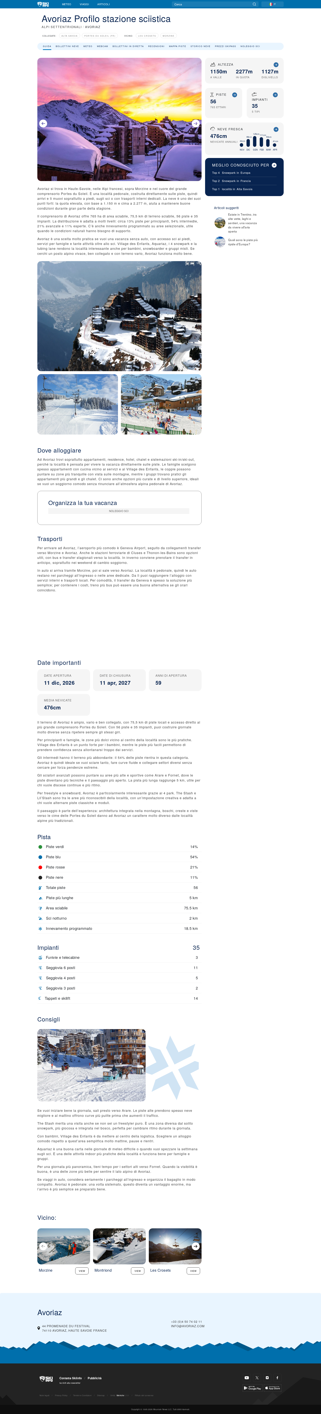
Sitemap (101, 1395)
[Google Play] (252, 1387)
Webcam (102, 46)
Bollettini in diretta (128, 46)
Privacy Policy (61, 1395)
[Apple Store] (272, 1387)
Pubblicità (95, 1378)
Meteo (66, 4)
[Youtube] (247, 1378)
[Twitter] (257, 1378)
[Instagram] (267, 1378)
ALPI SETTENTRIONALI (62, 27)
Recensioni (156, 46)
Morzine (168, 35)
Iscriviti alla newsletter (70, 1382)
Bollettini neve (67, 46)
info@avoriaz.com (188, 1326)
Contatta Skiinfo (70, 1378)
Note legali (44, 1395)
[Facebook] (277, 1378)
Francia (246, 181)
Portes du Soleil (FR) (99, 35)
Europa (245, 173)
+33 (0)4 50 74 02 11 (186, 1321)
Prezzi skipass (225, 46)
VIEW (82, 1270)
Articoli (103, 4)
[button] (119, 622)
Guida (47, 46)
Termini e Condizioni (82, 1395)
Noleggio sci (250, 46)
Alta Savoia (69, 35)
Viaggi (84, 4)
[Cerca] (254, 4)
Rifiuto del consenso (144, 1395)
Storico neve (200, 46)
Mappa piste (177, 46)
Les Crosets (147, 35)
